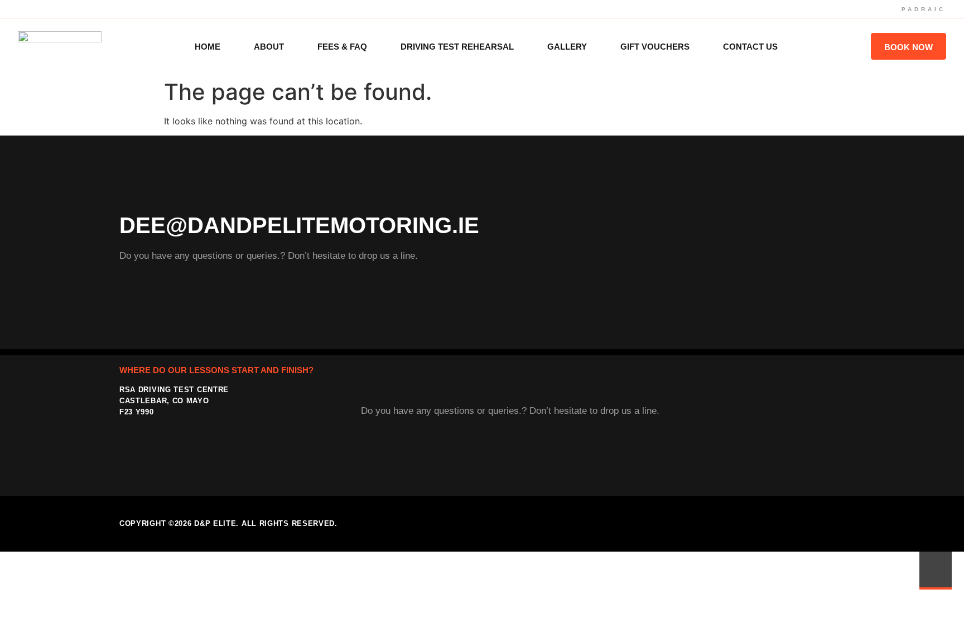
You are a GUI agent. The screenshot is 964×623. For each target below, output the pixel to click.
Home (207, 46)
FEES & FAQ (342, 46)
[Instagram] (835, 524)
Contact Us (750, 46)
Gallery (567, 46)
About (269, 46)
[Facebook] (812, 524)
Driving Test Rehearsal (457, 46)
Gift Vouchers (655, 46)
